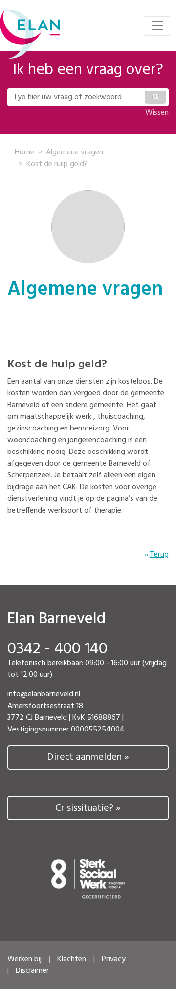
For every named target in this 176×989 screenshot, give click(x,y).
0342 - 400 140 (57, 649)
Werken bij (24, 959)
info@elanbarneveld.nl (43, 694)
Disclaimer (32, 971)
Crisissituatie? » (88, 808)
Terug (159, 554)
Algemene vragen (74, 152)
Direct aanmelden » (88, 757)
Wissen (157, 113)
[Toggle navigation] (157, 26)
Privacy (114, 959)
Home (24, 152)
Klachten (71, 959)
